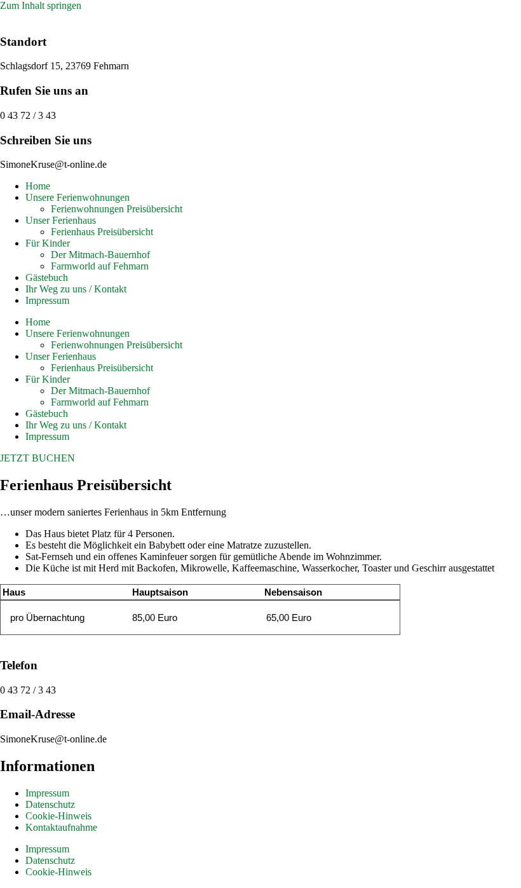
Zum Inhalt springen (40, 5)
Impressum (47, 300)
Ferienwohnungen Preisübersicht (116, 208)
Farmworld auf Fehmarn (100, 266)
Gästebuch (46, 277)
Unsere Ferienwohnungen (77, 197)
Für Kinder (47, 243)
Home (37, 186)
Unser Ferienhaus (60, 220)
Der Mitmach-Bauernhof (100, 254)
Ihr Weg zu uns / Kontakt (75, 288)
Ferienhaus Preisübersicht (102, 231)
